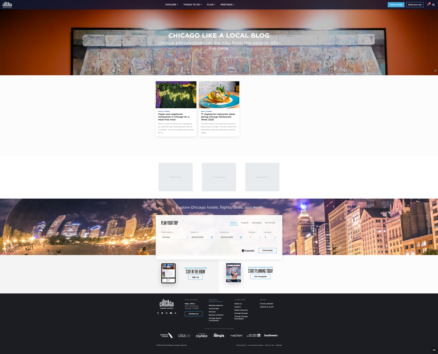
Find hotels (267, 250)
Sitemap (279, 345)
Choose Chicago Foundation (241, 317)
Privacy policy (241, 345)
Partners (212, 312)
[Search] (433, 4)
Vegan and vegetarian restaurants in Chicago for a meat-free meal (174, 117)
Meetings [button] (226, 4)
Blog (203, 111)
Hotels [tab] (233, 223)
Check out (224, 232)
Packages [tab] (256, 223)
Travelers (267, 232)
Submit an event (267, 307)
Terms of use (269, 345)
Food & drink (164, 111)
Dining (209, 111)
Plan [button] (210, 4)
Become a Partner (216, 315)
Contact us (193, 313)
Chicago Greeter (241, 313)
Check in (194, 232)
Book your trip (414, 4)
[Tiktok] (175, 313)
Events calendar (266, 304)
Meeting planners (216, 305)
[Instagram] (166, 313)
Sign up (195, 277)
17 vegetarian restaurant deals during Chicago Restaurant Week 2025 (218, 117)
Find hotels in (167, 232)
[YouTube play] (171, 313)
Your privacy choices (255, 345)
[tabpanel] (219, 242)
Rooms (252, 232)
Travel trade (214, 308)
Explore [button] (171, 4)
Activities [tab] (270, 223)
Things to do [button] (191, 4)
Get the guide (260, 276)
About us (238, 304)
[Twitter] (162, 313)
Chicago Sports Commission (215, 319)
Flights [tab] (244, 223)
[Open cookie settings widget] (434, 350)
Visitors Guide (396, 4)
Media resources (241, 310)
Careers (237, 307)
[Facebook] (158, 313)
